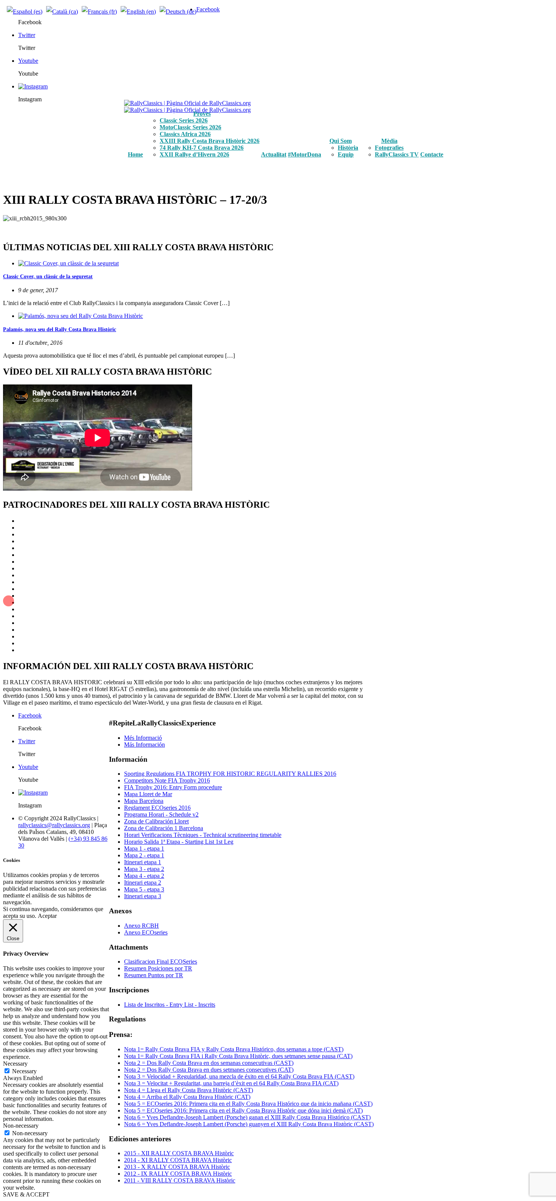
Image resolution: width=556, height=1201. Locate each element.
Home (135, 154)
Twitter (26, 35)
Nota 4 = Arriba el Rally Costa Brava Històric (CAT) (187, 1097)
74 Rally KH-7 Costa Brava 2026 (202, 147)
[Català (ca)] (62, 11)
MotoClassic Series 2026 (190, 127)
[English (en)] (138, 11)
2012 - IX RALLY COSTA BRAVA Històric (178, 1173)
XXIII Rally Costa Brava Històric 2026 (209, 141)
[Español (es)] (24, 11)
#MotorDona (304, 154)
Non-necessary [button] (21, 1125)
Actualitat (273, 154)
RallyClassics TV (397, 154)
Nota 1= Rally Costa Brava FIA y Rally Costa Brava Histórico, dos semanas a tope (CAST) (233, 1049)
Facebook (208, 9)
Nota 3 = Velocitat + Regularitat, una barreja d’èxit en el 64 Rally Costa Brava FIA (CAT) (231, 1083)
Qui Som (340, 141)
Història (348, 147)
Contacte (431, 154)
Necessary (24, 1071)
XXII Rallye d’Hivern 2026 (194, 154)
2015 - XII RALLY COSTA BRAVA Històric (179, 1153)
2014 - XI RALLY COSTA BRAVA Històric (178, 1160)
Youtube (28, 60)
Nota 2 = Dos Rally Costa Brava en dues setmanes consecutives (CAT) (209, 1069)
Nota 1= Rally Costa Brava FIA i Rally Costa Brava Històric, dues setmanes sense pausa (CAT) (238, 1056)
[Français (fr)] (99, 11)
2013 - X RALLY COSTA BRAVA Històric (177, 1167)
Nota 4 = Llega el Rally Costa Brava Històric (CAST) (188, 1090)
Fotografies (389, 147)
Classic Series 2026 (184, 120)
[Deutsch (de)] (178, 11)
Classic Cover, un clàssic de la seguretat (48, 276)
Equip (346, 154)
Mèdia (389, 141)
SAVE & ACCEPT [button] (26, 1194)
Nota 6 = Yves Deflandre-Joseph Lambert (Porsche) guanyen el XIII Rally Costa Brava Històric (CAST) (249, 1124)
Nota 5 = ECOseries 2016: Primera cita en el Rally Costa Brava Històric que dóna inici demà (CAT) (243, 1110)
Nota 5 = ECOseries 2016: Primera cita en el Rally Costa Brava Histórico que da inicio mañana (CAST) (248, 1103)
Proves (202, 113)
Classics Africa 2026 (185, 134)
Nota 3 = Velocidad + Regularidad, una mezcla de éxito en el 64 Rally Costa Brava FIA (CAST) (239, 1076)
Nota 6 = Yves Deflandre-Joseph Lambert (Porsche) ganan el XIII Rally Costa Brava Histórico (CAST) (247, 1117)
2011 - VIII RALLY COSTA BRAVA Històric (179, 1180)
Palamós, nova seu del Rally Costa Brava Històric (59, 329)
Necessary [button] (15, 1063)
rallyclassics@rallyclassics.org (54, 825)
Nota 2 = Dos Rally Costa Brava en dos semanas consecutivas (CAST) (209, 1063)
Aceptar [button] (47, 916)
